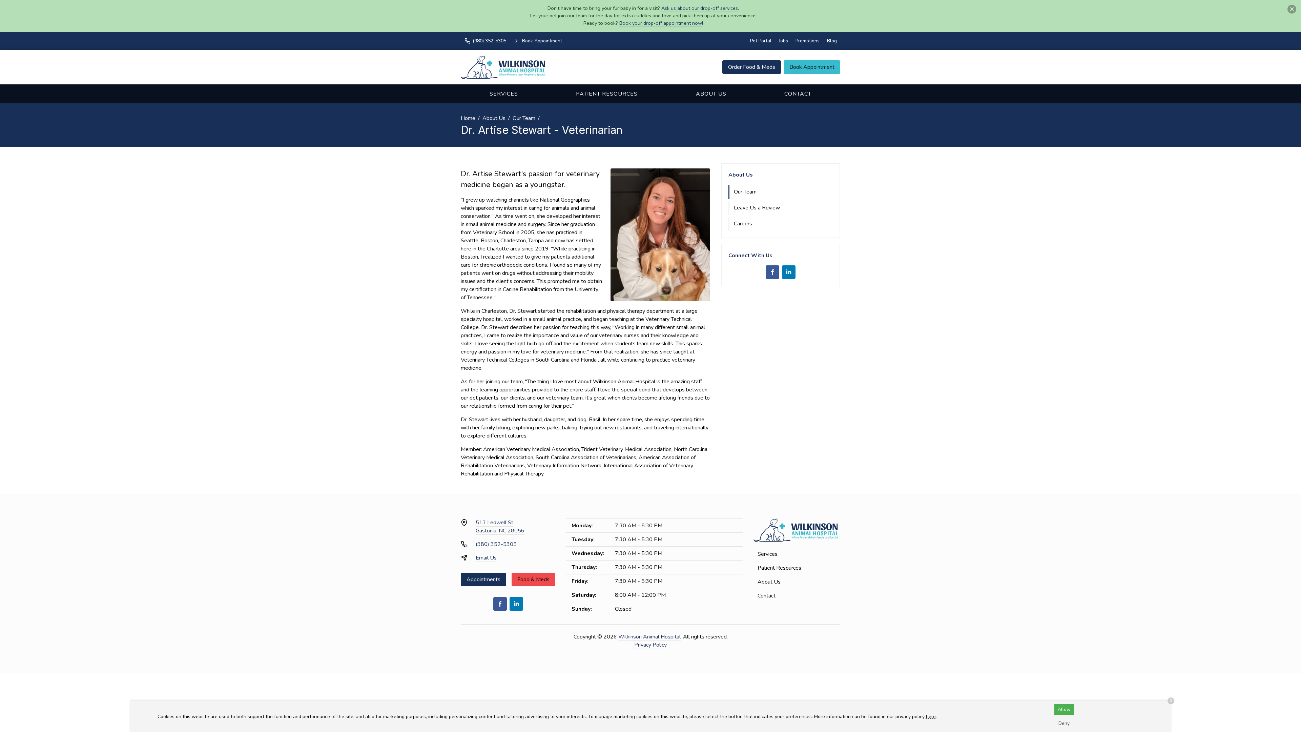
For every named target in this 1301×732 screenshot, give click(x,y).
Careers (743, 223)
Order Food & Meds (751, 67)
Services (504, 94)
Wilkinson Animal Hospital (649, 636)
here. (931, 716)
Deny (1064, 723)
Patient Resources (607, 94)
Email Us (486, 558)
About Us (711, 94)
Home (468, 118)
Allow (1064, 709)
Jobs (783, 41)
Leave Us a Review (757, 207)
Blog (832, 41)
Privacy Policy (650, 645)
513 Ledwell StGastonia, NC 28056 (500, 526)
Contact (797, 94)
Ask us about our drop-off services (699, 8)
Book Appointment (811, 67)
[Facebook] (772, 272)
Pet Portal (760, 41)
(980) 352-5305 (496, 544)
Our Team (524, 118)
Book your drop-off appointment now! (661, 23)
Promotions (808, 41)
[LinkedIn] (789, 272)
